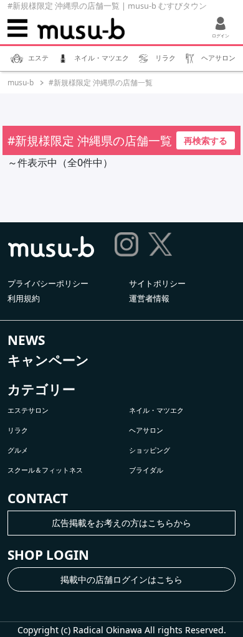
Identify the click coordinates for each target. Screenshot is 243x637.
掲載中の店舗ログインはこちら (121, 579)
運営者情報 (149, 298)
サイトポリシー (157, 283)
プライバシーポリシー (47, 283)
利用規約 (23, 298)
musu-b (20, 82)
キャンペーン (48, 360)
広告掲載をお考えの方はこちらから (121, 523)
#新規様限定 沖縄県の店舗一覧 (101, 82)
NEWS (26, 340)
